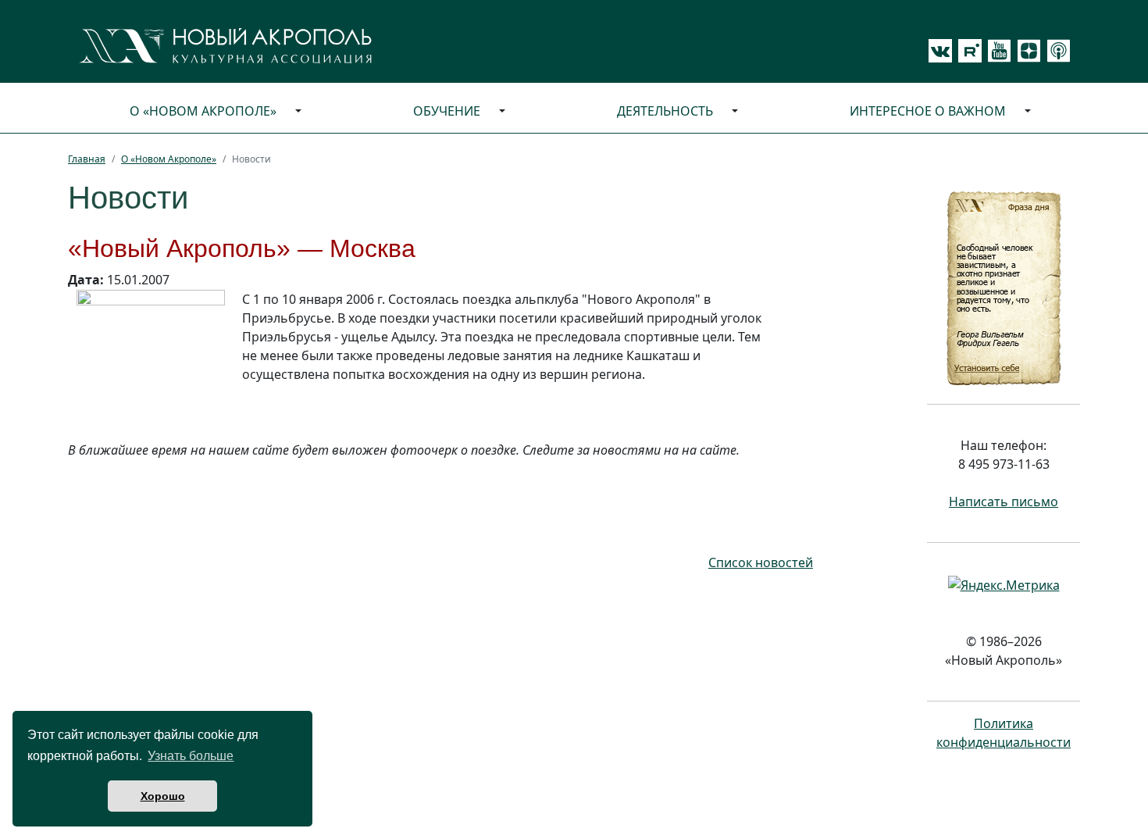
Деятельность (665, 111)
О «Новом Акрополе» (203, 111)
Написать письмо (1003, 501)
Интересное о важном (928, 111)
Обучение (446, 111)
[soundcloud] (1056, 50)
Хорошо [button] (163, 796)
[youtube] (996, 50)
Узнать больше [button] (191, 755)
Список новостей (760, 562)
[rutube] (967, 50)
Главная (86, 159)
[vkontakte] (940, 50)
